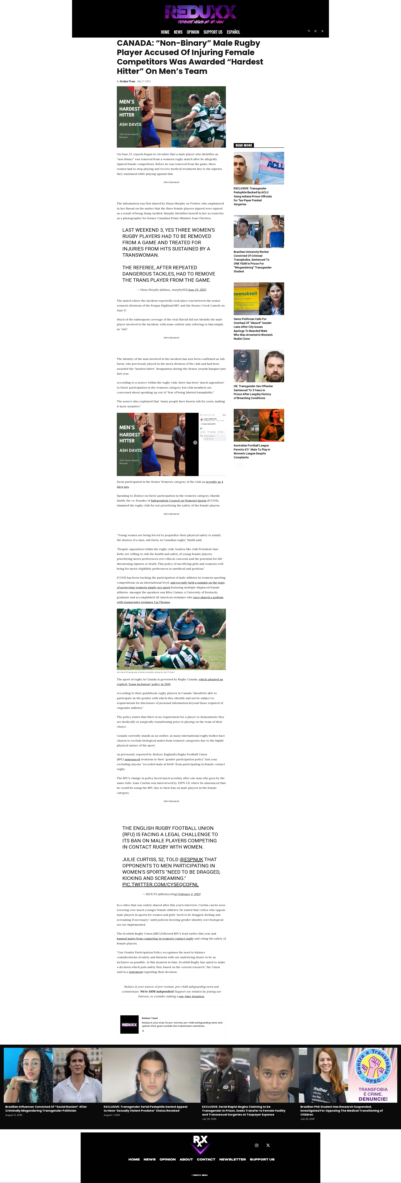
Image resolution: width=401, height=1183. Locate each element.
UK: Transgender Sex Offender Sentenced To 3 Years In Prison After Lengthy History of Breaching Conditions (253, 392)
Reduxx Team (127, 81)
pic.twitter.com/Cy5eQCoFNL (160, 884)
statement (136, 972)
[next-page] (241, 466)
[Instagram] (315, 31)
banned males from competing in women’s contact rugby (155, 938)
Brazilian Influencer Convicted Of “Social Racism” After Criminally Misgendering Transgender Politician (46, 1109)
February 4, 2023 (189, 894)
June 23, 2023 (197, 289)
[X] (322, 31)
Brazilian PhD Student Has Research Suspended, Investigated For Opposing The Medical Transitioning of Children (341, 1110)
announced (132, 759)
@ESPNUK (191, 859)
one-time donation (191, 996)
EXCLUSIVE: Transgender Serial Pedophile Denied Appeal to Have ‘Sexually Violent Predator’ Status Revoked (145, 1109)
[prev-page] (236, 466)
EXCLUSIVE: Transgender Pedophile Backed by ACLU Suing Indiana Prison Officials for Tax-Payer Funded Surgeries (253, 196)
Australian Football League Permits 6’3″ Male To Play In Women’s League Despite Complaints (252, 451)
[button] (309, 31)
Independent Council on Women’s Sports (178, 500)
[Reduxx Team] (129, 1024)
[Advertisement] (174, 191)
